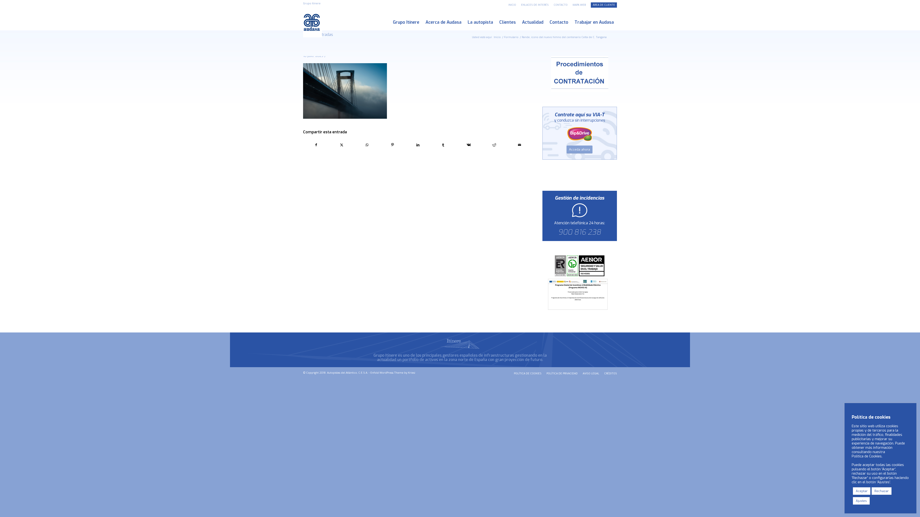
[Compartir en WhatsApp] (367, 145)
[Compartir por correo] (519, 145)
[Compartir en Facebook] (316, 145)
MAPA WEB (579, 5)
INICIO (512, 5)
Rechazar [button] (881, 491)
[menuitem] (512, 5)
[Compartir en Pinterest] (392, 145)
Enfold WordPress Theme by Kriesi (392, 373)
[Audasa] (312, 22)
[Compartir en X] (341, 145)
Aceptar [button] (862, 491)
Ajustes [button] (861, 501)
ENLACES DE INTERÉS (535, 5)
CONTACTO (561, 5)
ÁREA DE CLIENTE (604, 5)
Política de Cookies (867, 456)
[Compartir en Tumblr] (443, 145)
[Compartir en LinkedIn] (418, 145)
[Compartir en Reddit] (494, 145)
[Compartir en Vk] (468, 145)
